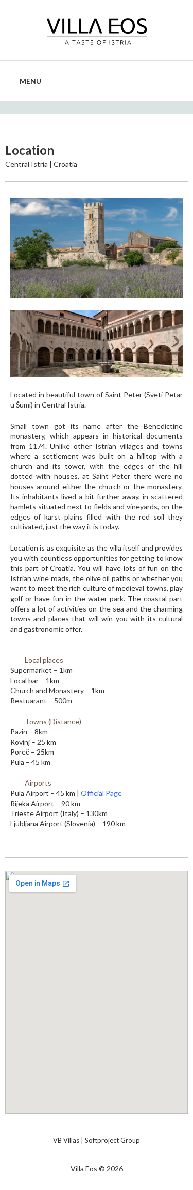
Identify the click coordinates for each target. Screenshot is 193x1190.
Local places (44, 659)
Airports (38, 782)
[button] (96, 660)
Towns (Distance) (53, 721)
